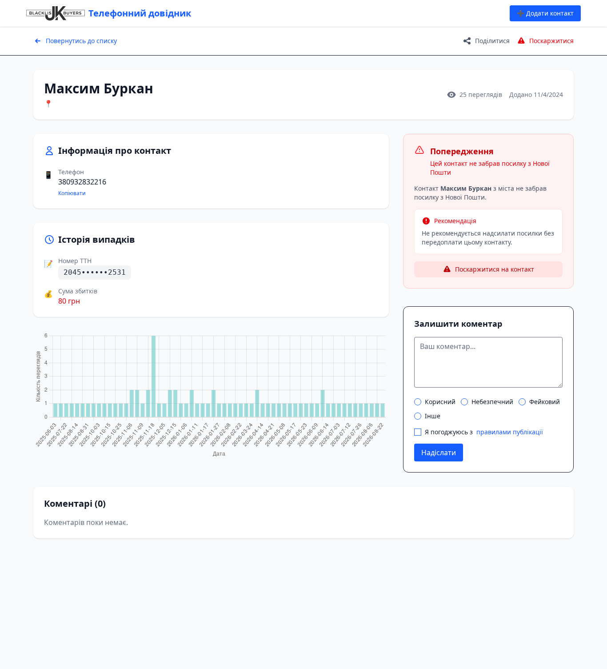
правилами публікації (509, 432)
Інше (432, 416)
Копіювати (72, 193)
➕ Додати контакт (545, 13)
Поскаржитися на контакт (494, 269)
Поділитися (492, 40)
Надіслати (438, 452)
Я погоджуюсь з (484, 432)
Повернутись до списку (81, 40)
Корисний (440, 401)
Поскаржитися (551, 40)
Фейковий (544, 401)
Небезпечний (492, 401)
